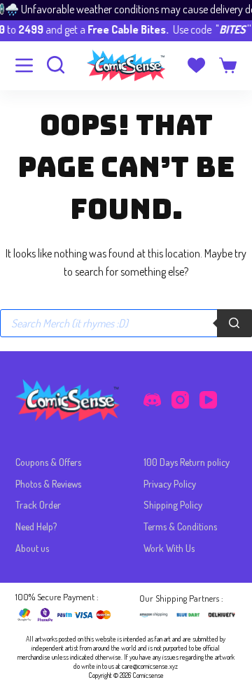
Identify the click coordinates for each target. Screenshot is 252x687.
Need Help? (36, 526)
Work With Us (169, 548)
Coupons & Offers (48, 462)
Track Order (38, 505)
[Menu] (24, 65)
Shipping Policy (173, 505)
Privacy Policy (170, 484)
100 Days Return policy (187, 462)
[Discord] (152, 400)
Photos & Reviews (48, 484)
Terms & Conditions (180, 526)
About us (32, 548)
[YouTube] (208, 400)
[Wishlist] (196, 65)
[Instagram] (180, 400)
